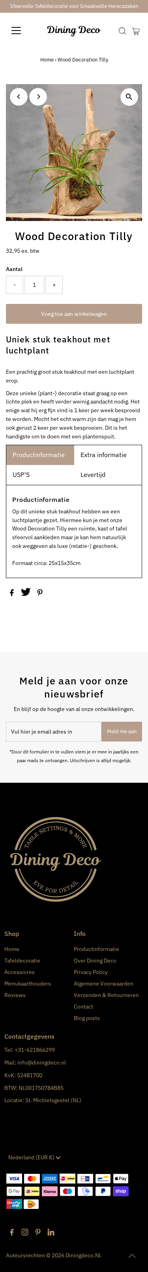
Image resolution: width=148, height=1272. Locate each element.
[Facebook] (12, 1233)
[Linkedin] (51, 1233)
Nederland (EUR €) (32, 1157)
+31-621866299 (35, 1049)
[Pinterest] (38, 1233)
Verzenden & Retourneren (106, 995)
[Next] (38, 97)
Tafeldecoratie (22, 960)
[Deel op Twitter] (26, 594)
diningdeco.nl (83, 1255)
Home (47, 59)
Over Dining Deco (95, 960)
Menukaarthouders (27, 983)
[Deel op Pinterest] (40, 594)
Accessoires (19, 972)
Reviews (15, 995)
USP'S (21, 474)
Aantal (14, 269)
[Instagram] (25, 1233)
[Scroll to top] (132, 1256)
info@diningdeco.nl (41, 1062)
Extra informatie (104, 455)
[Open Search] (122, 31)
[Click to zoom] (129, 97)
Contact (83, 1006)
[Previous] (19, 97)
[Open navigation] (22, 30)
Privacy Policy (91, 972)
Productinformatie (39, 455)
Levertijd (93, 474)
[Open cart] (136, 30)
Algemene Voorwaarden (103, 983)
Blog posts (87, 1018)
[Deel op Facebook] (12, 594)
